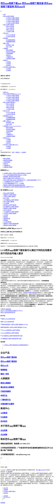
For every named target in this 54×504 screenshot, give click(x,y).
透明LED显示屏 (10, 29)
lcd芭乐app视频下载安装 (9, 196)
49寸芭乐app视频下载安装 (12, 19)
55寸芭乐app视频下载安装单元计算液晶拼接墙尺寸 (16, 345)
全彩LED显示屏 (7, 210)
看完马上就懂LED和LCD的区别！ (14, 178)
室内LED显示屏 (10, 26)
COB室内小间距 (10, 31)
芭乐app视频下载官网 (8, 24)
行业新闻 (8, 63)
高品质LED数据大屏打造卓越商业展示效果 (14, 185)
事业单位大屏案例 (10, 51)
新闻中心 (5, 60)
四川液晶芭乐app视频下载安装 (10, 206)
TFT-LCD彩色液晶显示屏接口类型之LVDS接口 (15, 175)
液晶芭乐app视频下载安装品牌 (10, 223)
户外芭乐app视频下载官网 (9, 213)
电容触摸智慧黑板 (10, 41)
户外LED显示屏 (10, 28)
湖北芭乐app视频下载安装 (9, 205)
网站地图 (10, 471)
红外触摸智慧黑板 (10, 40)
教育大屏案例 (9, 50)
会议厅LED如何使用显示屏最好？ (12, 310)
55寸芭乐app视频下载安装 (12, 21)
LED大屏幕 (6, 203)
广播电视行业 (9, 57)
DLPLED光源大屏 (10, 35)
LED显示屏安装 (7, 222)
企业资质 (8, 68)
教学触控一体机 (10, 45)
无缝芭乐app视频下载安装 (9, 208)
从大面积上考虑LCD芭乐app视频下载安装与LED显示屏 (17, 173)
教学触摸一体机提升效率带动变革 (11, 176)
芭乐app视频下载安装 (8, 16)
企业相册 (8, 70)
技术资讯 (8, 65)
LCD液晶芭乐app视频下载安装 (11, 211)
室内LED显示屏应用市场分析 (8, 312)
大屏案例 (5, 48)
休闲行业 (8, 55)
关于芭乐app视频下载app (9, 67)
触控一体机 (6, 43)
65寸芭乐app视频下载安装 (12, 23)
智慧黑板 (5, 38)
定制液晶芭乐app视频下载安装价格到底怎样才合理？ (18, 186)
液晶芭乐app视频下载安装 (9, 194)
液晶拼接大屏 (6, 218)
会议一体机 (9, 46)
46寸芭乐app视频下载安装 (12, 18)
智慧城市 (5, 216)
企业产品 (5, 488)
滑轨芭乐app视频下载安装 (9, 225)
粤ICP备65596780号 (41, 470)
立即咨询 (5, 493)
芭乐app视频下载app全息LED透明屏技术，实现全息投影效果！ (22, 180)
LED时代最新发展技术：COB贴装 (13, 183)
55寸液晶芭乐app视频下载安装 (10, 200)
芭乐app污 (5, 33)
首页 (4, 14)
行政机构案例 (9, 53)
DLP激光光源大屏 (10, 36)
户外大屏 (5, 215)
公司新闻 (8, 62)
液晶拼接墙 (8, 309)
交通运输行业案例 (10, 58)
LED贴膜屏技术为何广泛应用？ (13, 181)
